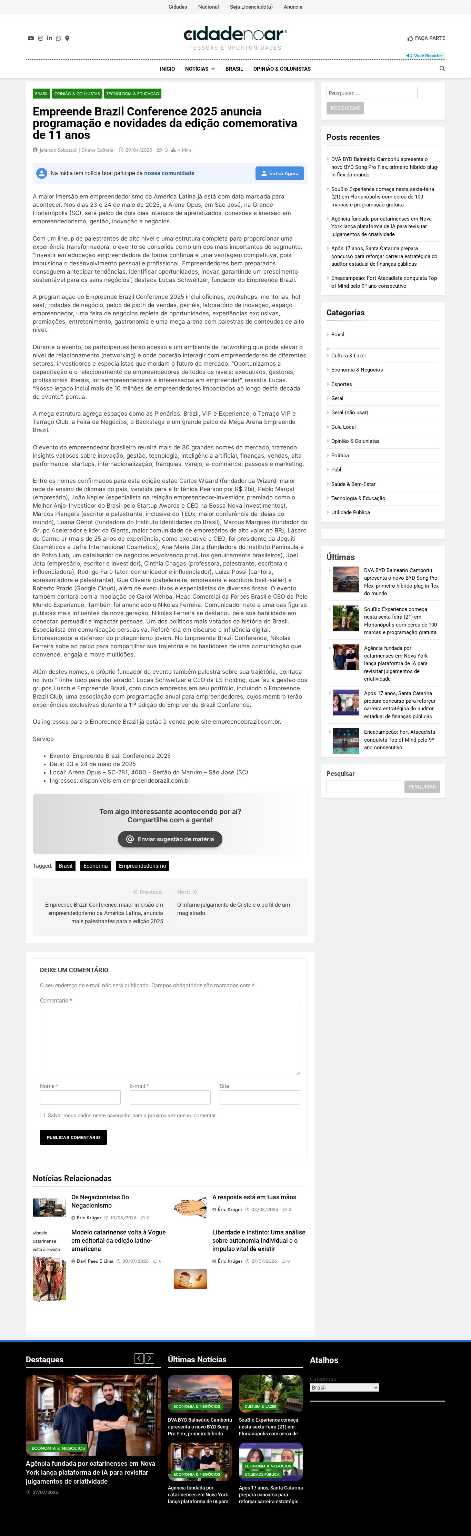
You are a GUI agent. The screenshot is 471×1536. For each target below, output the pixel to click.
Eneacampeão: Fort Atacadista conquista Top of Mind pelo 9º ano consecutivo (399, 740)
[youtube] (31, 38)
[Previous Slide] (139, 1358)
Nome (49, 1086)
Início (167, 69)
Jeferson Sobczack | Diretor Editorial (77, 149)
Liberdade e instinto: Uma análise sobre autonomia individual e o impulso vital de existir (258, 1240)
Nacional (208, 7)
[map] (67, 38)
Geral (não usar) (349, 412)
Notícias (196, 69)
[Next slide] (149, 1358)
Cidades (178, 7)
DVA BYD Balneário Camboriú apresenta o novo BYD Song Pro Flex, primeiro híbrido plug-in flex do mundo (384, 167)
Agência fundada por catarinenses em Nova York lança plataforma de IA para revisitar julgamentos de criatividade (381, 226)
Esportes (341, 384)
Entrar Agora (284, 173)
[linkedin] (49, 38)
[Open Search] (442, 68)
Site (224, 1086)
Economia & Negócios (357, 370)
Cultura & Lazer (348, 356)
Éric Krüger (89, 1217)
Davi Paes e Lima (95, 1261)
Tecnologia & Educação (133, 93)
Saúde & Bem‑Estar (353, 484)
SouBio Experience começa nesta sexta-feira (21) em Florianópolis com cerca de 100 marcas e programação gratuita (382, 197)
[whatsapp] (58, 38)
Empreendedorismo (142, 866)
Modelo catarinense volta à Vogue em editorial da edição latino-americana (118, 1240)
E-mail (139, 1086)
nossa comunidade (169, 173)
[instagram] (40, 38)
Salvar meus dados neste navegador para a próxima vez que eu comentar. (132, 1115)
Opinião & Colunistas (282, 69)
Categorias (323, 1379)
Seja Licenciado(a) (251, 7)
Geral (337, 398)
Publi (337, 470)
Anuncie (293, 7)
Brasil (234, 69)
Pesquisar (341, 773)
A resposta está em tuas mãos (254, 1197)
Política (340, 455)
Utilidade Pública (350, 512)
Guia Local (343, 427)
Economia (95, 866)
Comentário (56, 1000)
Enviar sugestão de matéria (176, 839)
